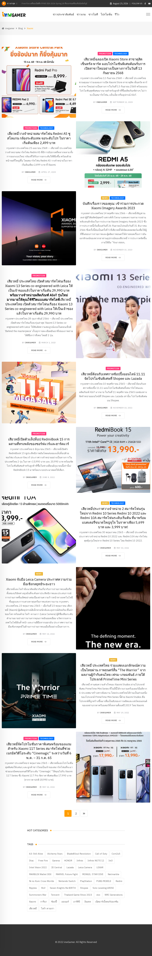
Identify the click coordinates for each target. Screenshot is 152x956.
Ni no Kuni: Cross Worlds (41, 881)
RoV (43, 888)
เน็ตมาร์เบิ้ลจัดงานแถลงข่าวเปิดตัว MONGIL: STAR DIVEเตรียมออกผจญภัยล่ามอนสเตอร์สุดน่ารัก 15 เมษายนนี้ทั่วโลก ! (70, 3)
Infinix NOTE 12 (96, 860)
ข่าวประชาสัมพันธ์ (63, 14)
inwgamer (101, 102)
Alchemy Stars (54, 853)
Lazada (70, 867)
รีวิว (117, 14)
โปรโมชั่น (106, 14)
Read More (111, 110)
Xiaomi (32, 901)
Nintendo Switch (67, 881)
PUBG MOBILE (103, 881)
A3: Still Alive (36, 853)
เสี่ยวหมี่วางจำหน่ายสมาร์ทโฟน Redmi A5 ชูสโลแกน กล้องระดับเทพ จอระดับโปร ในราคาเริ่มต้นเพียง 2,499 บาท (39, 138)
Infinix (80, 860)
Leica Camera (85, 867)
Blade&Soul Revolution (79, 853)
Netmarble (113, 874)
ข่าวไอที (93, 14)
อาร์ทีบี (76, 901)
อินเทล (87, 901)
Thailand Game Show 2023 (78, 894)
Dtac (31, 860)
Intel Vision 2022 (38, 867)
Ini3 (111, 860)
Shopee (84, 888)
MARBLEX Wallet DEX (40, 874)
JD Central (56, 867)
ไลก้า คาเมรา (47, 908)
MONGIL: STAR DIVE (92, 874)
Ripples (33, 888)
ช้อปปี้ (54, 901)
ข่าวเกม (81, 14)
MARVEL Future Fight (67, 874)
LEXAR (99, 867)
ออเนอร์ (65, 901)
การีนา (43, 901)
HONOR (68, 860)
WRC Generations (114, 894)
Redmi (119, 881)
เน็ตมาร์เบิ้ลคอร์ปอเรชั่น (106, 901)
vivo (98, 894)
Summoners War (37, 894)
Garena (56, 860)
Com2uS (116, 853)
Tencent (55, 894)
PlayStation (86, 881)
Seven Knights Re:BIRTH (63, 888)
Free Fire (43, 860)
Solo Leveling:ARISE (103, 888)
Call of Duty (101, 853)
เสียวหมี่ (33, 908)
